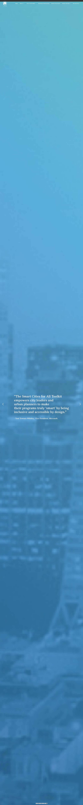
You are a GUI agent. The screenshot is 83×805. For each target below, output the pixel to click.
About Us (21, 3)
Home (16, 3)
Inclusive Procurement (55, 3)
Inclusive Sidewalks (66, 3)
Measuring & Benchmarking (43, 3)
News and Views (76, 3)
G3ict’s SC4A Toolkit (31, 3)
